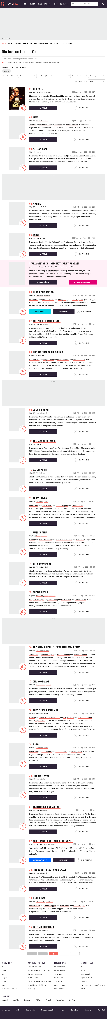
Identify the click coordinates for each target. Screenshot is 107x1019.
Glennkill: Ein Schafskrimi (37, 985)
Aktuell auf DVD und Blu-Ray (35, 43)
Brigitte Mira (40, 720)
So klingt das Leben (35, 974)
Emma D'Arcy (58, 978)
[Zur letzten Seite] (75, 953)
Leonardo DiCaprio (60, 989)
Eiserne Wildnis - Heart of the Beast (93, 985)
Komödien (38, 62)
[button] (83, 108)
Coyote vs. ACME (86, 978)
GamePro (88, 1010)
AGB (17, 1010)
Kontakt (4, 981)
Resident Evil (85, 974)
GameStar (74, 1010)
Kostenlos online (54, 62)
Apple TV (21, 62)
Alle (4, 43)
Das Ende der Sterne (35, 967)
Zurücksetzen (19, 67)
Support (4, 978)
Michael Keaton (59, 970)
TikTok (38, 1000)
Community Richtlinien (10, 989)
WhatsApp (60, 1000)
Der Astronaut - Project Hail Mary (39, 981)
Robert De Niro (59, 985)
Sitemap (4, 970)
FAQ (3, 974)
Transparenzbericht (48, 1010)
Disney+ (9, 62)
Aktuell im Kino (14, 43)
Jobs (63, 1010)
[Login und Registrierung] (102, 4)
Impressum (6, 1010)
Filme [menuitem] (25, 4)
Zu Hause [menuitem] (64, 4)
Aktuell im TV (66, 43)
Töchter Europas (33, 978)
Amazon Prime (29, 62)
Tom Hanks (58, 981)
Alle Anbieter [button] (64, 311)
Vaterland (84, 989)
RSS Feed (72, 1000)
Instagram (27, 1000)
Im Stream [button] (43, 108)
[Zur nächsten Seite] (64, 953)
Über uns (5, 967)
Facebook (5, 1000)
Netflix (15, 62)
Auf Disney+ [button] (39, 311)
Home (4, 38)
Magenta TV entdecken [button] (82, 282)
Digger (83, 970)
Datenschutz (30, 1010)
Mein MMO (101, 1010)
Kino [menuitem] (56, 4)
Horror (45, 62)
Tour (3, 985)
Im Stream (54, 43)
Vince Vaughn (59, 974)
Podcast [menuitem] (47, 4)
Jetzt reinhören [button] (43, 282)
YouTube (16, 1000)
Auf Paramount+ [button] (39, 860)
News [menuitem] (40, 4)
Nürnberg (31, 989)
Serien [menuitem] (32, 4)
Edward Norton (59, 967)
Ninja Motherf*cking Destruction (39, 970)
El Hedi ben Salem (64, 726)
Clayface (84, 981)
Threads (49, 1000)
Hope (82, 967)
